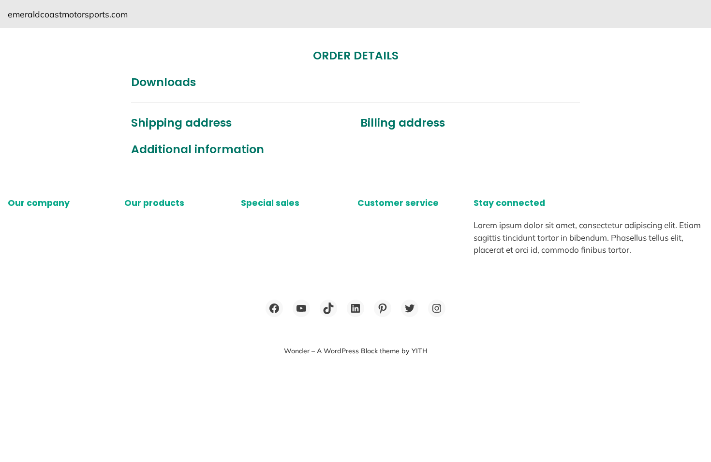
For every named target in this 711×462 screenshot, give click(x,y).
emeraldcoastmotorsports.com (68, 14)
